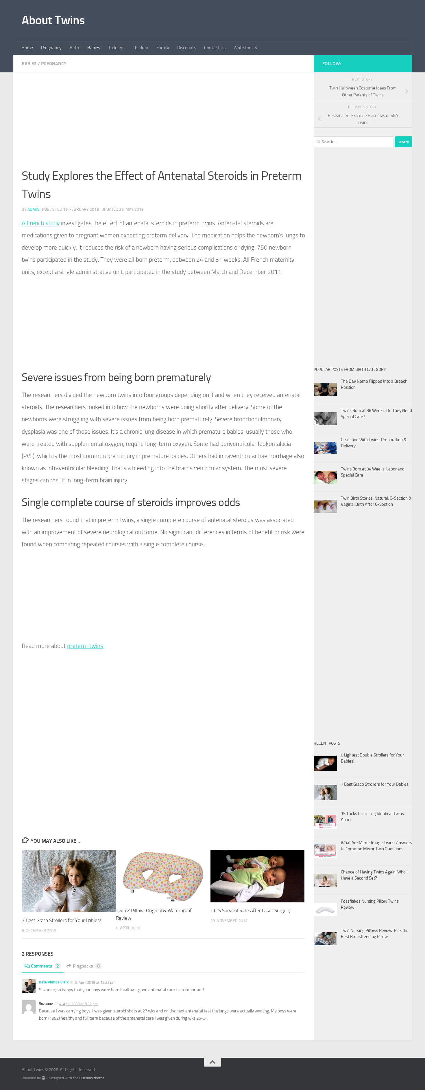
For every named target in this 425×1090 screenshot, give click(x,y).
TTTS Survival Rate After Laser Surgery (250, 910)
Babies (93, 47)
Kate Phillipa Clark (54, 982)
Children (140, 47)
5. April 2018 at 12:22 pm (95, 982)
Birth (74, 47)
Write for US (245, 47)
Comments (45, 966)
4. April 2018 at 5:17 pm (78, 1004)
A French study (41, 223)
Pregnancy (51, 47)
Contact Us (215, 47)
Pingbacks (86, 966)
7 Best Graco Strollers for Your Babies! (61, 920)
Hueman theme (91, 1078)
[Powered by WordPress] (43, 1078)
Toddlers (116, 47)
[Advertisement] (163, 123)
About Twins (53, 20)
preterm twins (85, 645)
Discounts (186, 47)
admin (33, 209)
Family (162, 47)
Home (27, 47)
